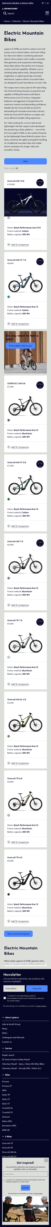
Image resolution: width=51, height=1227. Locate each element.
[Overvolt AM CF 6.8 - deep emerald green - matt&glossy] (8, 499)
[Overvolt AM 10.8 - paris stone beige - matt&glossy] (8, 217)
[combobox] (22, 13)
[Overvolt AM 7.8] (25, 563)
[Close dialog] (46, 1160)
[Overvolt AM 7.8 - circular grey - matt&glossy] (8, 578)
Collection (16, 21)
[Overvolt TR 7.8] (25, 642)
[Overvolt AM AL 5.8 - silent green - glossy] (8, 736)
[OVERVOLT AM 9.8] (25, 405)
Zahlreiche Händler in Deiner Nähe (17, 3)
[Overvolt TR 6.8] (25, 800)
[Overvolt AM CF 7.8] (25, 281)
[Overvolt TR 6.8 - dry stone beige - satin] (8, 815)
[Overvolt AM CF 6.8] (25, 484)
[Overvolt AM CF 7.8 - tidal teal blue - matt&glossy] (8, 297)
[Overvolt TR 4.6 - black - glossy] (8, 894)
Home (7, 21)
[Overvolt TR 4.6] (25, 879)
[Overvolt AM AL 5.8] (25, 721)
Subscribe (37, 988)
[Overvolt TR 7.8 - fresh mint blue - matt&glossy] (8, 657)
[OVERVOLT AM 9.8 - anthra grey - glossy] (8, 420)
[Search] (5, 13)
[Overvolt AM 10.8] (25, 202)
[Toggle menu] (47, 13)
